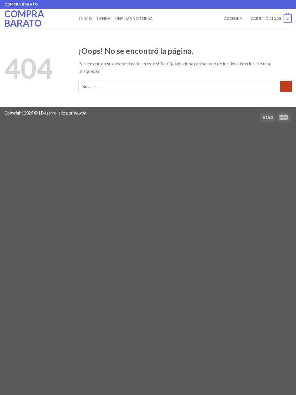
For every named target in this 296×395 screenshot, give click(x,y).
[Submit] (286, 86)
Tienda (103, 18)
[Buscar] (73, 18)
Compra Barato (24, 18)
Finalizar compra (133, 18)
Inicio (85, 18)
